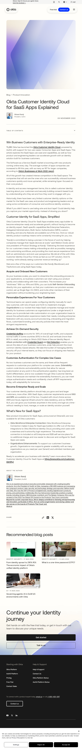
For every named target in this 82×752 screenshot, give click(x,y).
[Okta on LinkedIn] (17, 715)
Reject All (41, 745)
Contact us (64, 10)
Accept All (66, 745)
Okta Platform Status (41, 678)
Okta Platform (11, 669)
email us (39, 697)
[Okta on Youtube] (7, 715)
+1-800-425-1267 (53, 697)
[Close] (79, 731)
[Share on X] (52, 517)
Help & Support (38, 669)
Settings (16, 745)
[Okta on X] (12, 715)
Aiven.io (9, 506)
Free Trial (9, 682)
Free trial (53, 10)
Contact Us (37, 674)
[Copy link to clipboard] (43, 517)
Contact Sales (11, 686)
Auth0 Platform (12, 674)
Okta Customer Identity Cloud (46, 147)
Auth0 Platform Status (41, 682)
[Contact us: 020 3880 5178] (54, 2)
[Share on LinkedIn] (48, 517)
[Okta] (11, 9)
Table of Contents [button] (14, 130)
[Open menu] (74, 9)
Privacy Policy (22, 738)
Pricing (9, 678)
